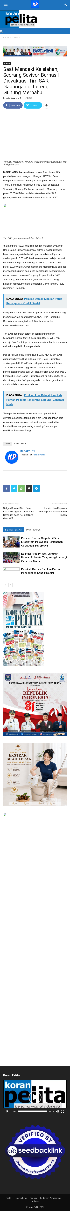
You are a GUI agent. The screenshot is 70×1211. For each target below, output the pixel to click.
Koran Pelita (39, 454)
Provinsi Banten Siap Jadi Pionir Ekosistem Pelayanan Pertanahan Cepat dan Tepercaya (42, 541)
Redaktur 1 (15, 98)
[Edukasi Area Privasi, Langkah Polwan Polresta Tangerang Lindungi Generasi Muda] (11, 557)
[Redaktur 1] (11, 457)
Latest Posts (20, 443)
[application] (35, 1097)
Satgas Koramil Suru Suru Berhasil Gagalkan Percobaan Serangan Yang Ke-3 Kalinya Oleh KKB (18, 513)
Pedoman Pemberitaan (51, 1198)
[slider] (32, 1111)
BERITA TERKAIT (13, 529)
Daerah (17, 37)
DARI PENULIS (33, 529)
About (7, 443)
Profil (8, 1198)
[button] (35, 1097)
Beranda (7, 37)
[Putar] (7, 1111)
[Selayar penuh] (62, 1111)
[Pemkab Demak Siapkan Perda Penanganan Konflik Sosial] (11, 573)
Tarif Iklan (35, 1201)
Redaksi (33, 1198)
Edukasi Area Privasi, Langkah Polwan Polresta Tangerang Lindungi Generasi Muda (44, 557)
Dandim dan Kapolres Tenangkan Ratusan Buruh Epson (53, 511)
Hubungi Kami (20, 1198)
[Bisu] (57, 1111)
